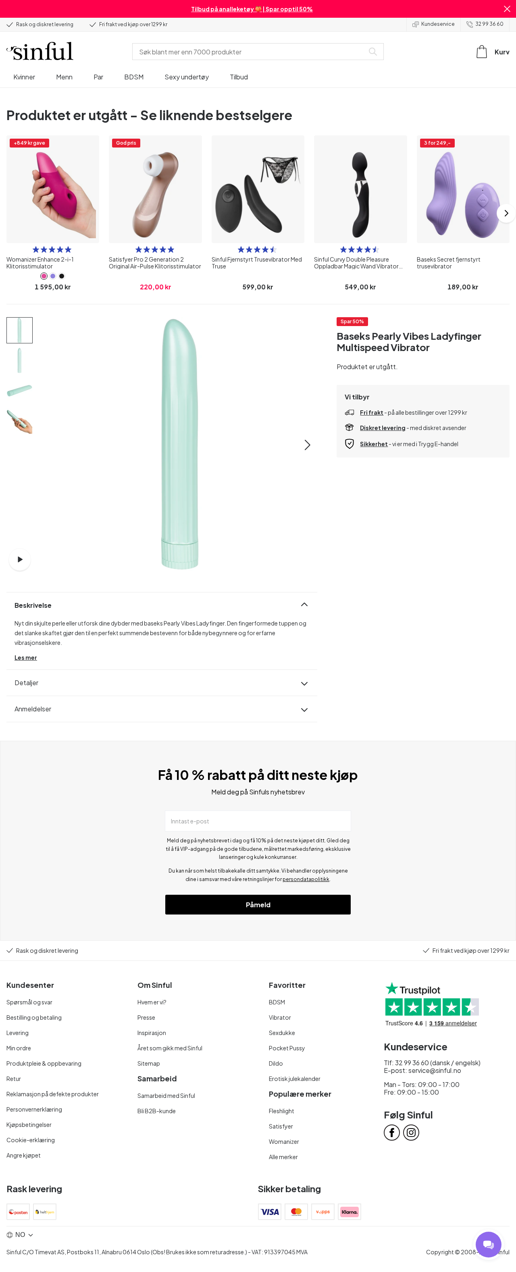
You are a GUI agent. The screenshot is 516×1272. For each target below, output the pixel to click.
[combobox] (250, 52)
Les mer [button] (26, 657)
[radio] (36, 249)
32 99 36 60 (489, 24)
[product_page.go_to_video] (19, 559)
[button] (507, 9)
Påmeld (258, 904)
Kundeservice (438, 24)
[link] (44, 276)
